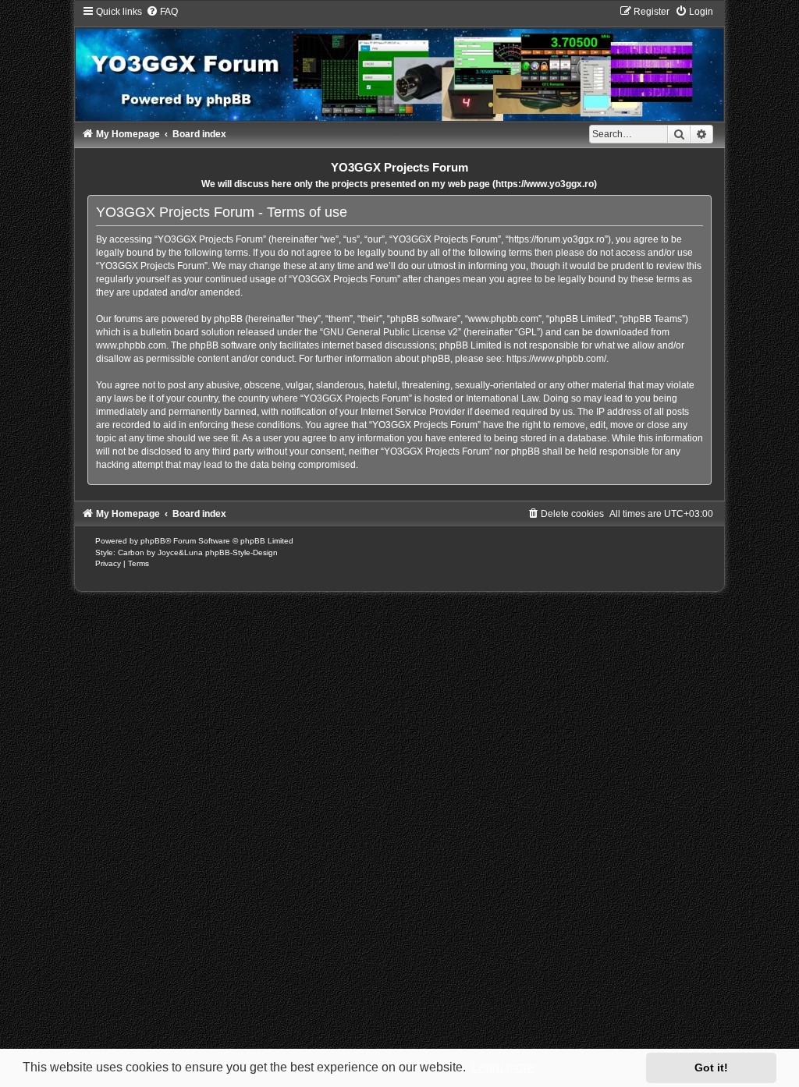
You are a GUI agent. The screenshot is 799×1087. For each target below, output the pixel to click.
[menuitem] (162, 11)
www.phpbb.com (131, 345)
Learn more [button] (502, 1067)
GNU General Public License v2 (390, 332)
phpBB (152, 540)
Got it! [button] (711, 1067)
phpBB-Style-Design (241, 552)
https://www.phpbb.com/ (556, 358)
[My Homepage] (399, 63)
